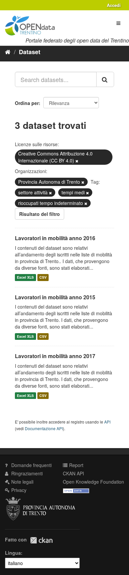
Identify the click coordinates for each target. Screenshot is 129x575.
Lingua (13, 552)
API (107, 422)
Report (75, 465)
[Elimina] (76, 160)
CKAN (41, 540)
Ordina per (27, 103)
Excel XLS (25, 277)
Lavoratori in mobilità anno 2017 (55, 356)
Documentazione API (44, 428)
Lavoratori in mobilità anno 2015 (55, 297)
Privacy (18, 490)
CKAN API (73, 473)
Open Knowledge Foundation (93, 481)
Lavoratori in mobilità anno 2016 (55, 238)
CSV (43, 277)
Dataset (29, 52)
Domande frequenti (31, 465)
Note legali (21, 481)
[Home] (8, 51)
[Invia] (105, 79)
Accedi (114, 5)
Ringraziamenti (26, 473)
